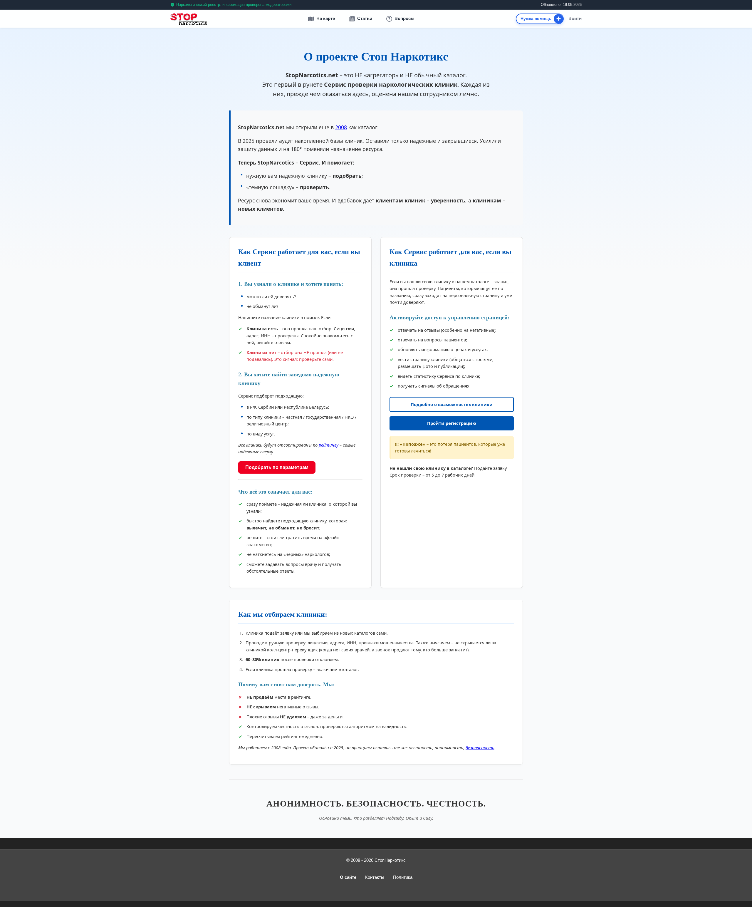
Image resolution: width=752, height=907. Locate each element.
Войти (575, 18)
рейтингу (328, 445)
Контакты (374, 877)
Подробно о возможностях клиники (452, 404)
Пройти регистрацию (451, 423)
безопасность (480, 747)
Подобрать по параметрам (276, 467)
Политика (402, 877)
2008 (341, 127)
